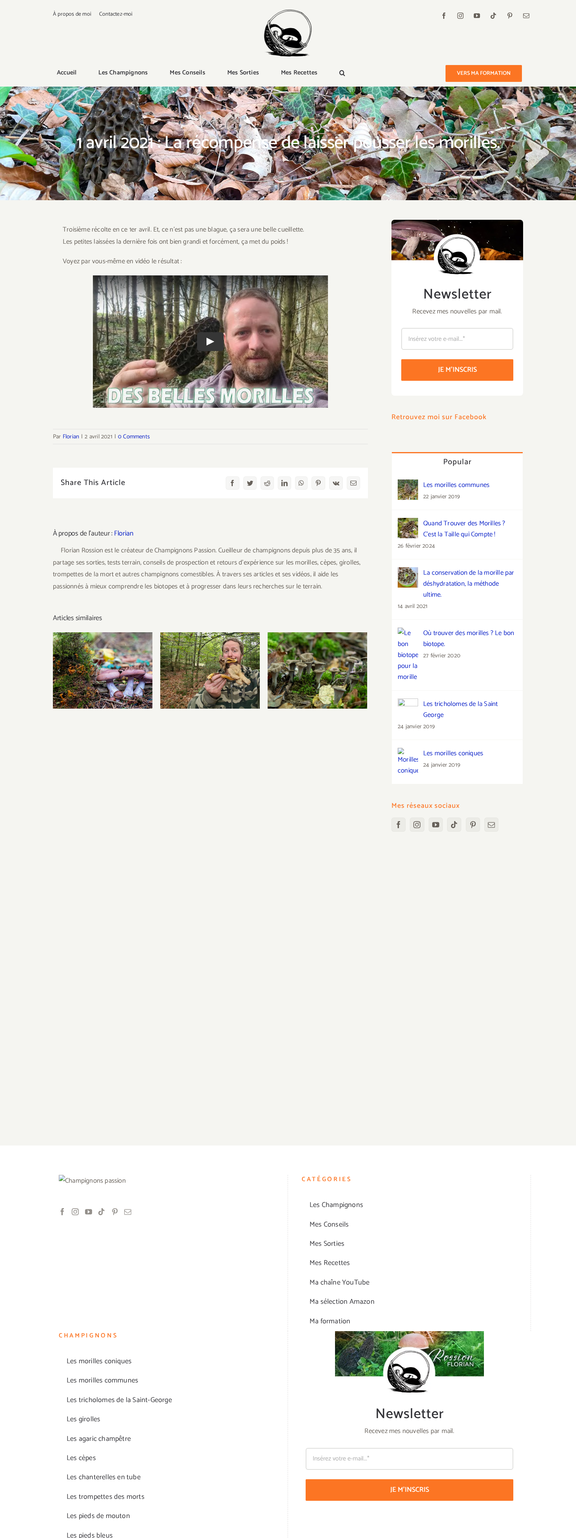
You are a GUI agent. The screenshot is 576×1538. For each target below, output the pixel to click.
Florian (71, 436)
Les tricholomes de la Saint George (460, 709)
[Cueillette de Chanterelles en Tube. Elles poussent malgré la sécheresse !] (210, 670)
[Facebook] (398, 825)
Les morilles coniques (453, 753)
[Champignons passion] (288, 12)
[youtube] (477, 15)
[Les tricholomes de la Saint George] (408, 704)
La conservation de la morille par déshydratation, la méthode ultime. (468, 583)
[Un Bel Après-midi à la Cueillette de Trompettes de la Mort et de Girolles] (317, 670)
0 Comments (134, 436)
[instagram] (460, 15)
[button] (342, 73)
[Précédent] (59, 670)
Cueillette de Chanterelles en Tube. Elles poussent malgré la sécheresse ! (210, 649)
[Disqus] (210, 809)
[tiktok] (493, 15)
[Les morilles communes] (408, 485)
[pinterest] (510, 15)
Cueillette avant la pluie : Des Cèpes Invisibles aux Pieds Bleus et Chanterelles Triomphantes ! (102, 644)
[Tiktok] (454, 825)
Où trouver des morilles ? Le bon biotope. (468, 639)
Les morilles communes (456, 484)
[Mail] (491, 825)
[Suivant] (361, 670)
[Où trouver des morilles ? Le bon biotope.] (408, 633)
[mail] (526, 15)
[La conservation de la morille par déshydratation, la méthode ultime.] (408, 573)
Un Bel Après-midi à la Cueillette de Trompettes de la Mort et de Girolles (317, 649)
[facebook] (444, 15)
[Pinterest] (473, 825)
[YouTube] (436, 825)
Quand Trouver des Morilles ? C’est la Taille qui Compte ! (464, 529)
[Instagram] (417, 825)
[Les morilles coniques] (408, 753)
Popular (457, 462)
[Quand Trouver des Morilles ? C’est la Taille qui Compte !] (408, 523)
